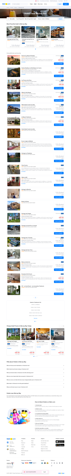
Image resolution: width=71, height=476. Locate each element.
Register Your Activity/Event (46, 450)
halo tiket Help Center (45, 440)
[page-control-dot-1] (33, 356)
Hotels (32, 442)
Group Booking (43, 442)
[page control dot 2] (35, 321)
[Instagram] (62, 463)
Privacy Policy (43, 444)
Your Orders (60, 0)
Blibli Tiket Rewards (53, 0)
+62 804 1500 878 (13, 450)
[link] (60, 4)
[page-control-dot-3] (35, 356)
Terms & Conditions (44, 446)
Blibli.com (23, 454)
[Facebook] (52, 463)
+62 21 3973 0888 (13, 453)
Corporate (23, 446)
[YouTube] (60, 463)
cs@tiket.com (12, 446)
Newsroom (23, 442)
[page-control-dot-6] (37, 356)
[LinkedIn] (57, 463)
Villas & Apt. (33, 444)
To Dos (32, 446)
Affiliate (22, 448)
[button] (60, 24)
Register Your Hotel (44, 448)
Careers (22, 444)
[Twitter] (54, 463)
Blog (22, 440)
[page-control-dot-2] (34, 356)
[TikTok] (52, 466)
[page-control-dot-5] (36, 356)
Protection (23, 452)
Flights (32, 440)
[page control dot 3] (36, 321)
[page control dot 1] (34, 321)
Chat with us (12, 443)
